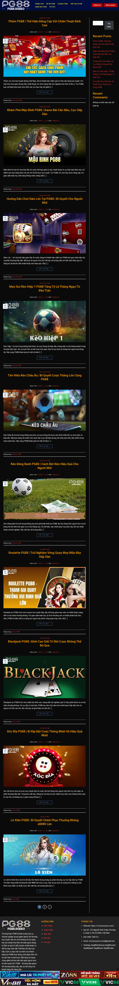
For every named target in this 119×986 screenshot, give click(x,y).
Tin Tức (52, 7)
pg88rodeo (55, 32)
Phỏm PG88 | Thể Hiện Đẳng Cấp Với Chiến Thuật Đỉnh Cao (103, 44)
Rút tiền (47, 938)
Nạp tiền (47, 934)
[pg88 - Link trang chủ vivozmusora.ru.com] (16, 5)
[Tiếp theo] (50, 907)
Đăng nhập (48, 930)
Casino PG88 (63, 4)
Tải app (47, 942)
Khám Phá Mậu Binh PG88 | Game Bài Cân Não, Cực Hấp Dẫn (104, 54)
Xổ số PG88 (50, 4)
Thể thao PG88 (76, 4)
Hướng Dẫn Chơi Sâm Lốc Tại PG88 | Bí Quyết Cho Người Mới (103, 64)
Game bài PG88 (41, 7)
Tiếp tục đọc (45, 92)
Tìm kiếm (96, 19)
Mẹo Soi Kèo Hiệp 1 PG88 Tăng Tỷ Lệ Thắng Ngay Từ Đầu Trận (104, 74)
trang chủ (39, 4)
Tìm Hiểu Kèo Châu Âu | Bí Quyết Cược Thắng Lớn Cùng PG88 (103, 84)
